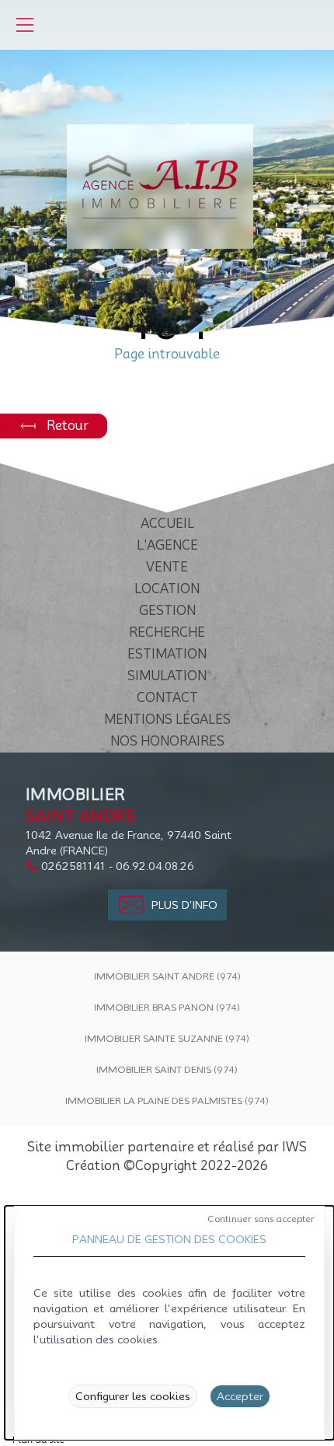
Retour (68, 425)
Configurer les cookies (132, 1396)
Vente (167, 567)
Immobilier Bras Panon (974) (167, 1007)
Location (167, 589)
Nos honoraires (167, 741)
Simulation (167, 676)
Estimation (167, 654)
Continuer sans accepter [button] (261, 1218)
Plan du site (38, 1439)
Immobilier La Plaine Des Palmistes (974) (167, 1100)
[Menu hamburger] (24, 24)
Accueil (167, 523)
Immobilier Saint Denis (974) (167, 1069)
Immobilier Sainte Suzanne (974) (167, 1038)
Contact (167, 697)
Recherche (167, 632)
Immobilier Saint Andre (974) (167, 976)
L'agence (167, 545)
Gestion (167, 610)
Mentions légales (167, 719)
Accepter (240, 1396)
